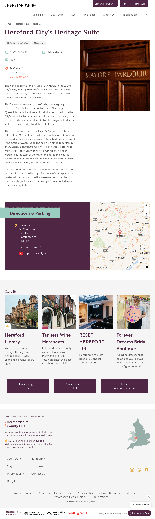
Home (8, 23)
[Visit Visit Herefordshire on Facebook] (146, 469)
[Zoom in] (146, 205)
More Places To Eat (75, 386)
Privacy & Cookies (23, 492)
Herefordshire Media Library (69, 496)
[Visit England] (79, 513)
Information (129, 14)
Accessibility (85, 492)
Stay (73, 14)
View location (18, 76)
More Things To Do (28, 386)
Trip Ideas (90, 14)
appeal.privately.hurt (34, 253)
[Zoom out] (146, 210)
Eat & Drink (57, 14)
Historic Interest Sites (17, 42)
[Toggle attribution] (147, 267)
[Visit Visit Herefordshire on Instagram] (132, 469)
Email (13, 59)
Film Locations (99, 496)
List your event (133, 492)
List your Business (109, 492)
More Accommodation (124, 386)
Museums (39, 42)
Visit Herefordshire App (133, 3)
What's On (109, 14)
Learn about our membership (19, 447)
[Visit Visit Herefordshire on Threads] (139, 469)
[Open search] (146, 14)
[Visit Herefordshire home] (21, 5)
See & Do (38, 14)
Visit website (54, 52)
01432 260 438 (18, 52)
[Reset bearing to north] (146, 214)
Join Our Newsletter (105, 3)
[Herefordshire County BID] (14, 513)
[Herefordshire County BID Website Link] (29, 424)
